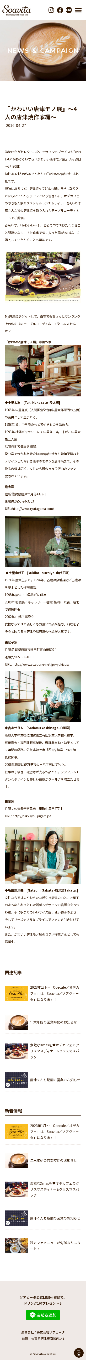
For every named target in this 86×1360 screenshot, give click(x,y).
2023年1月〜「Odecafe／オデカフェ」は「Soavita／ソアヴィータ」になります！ (54, 993)
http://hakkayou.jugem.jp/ (32, 816)
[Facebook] (60, 10)
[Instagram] (51, 10)
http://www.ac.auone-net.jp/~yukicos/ (41, 664)
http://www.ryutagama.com (32, 508)
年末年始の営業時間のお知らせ (53, 1022)
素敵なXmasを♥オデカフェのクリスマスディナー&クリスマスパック (54, 1051)
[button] (78, 10)
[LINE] (68, 10)
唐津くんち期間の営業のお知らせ (55, 1079)
